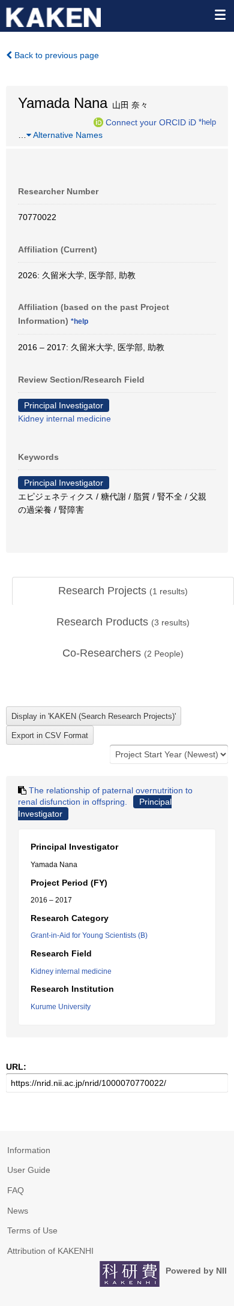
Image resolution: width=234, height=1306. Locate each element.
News (17, 1210)
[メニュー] (219, 14)
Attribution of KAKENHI (50, 1251)
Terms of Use (32, 1230)
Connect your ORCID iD (151, 122)
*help (207, 122)
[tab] (123, 591)
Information (28, 1150)
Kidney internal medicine (64, 418)
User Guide (28, 1170)
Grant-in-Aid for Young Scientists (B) (89, 935)
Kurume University (61, 1007)
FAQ (15, 1190)
